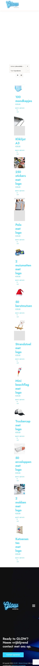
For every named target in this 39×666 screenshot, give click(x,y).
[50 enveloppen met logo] (19, 448)
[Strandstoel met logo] (19, 330)
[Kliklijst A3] (19, 125)
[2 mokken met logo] (19, 489)
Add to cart (18, 110)
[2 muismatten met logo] (19, 252)
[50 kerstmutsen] (19, 292)
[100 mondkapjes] (19, 88)
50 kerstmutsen (23, 304)
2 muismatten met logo (23, 267)
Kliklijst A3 (20, 141)
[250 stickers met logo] (19, 162)
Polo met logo (18, 229)
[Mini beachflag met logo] (19, 371)
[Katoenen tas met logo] (19, 529)
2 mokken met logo (20, 504)
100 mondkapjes (23, 99)
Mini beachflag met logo (22, 387)
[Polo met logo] (19, 209)
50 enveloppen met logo (23, 464)
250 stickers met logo (20, 178)
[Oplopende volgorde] (27, 66)
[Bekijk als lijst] (21, 75)
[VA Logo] (11, 601)
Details (22, 108)
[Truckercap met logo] (19, 412)
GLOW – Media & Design (21, 663)
